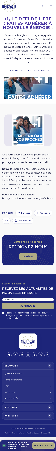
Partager (25, 213)
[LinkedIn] (46, 354)
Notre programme (28, 380)
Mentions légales (33, 433)
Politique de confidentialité (14, 433)
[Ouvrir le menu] (51, 6)
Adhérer (30, 257)
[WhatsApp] (40, 354)
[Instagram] (28, 354)
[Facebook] (9, 354)
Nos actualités (28, 398)
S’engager (27, 407)
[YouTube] (21, 354)
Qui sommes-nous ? (28, 373)
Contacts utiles (46, 433)
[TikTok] (34, 354)
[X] (15, 354)
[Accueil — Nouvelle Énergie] (9, 6)
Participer (27, 415)
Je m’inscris (28, 306)
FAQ (28, 386)
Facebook (45, 213)
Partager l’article (38, 71)
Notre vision (28, 392)
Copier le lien (24, 220)
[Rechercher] (43, 6)
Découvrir (27, 365)
